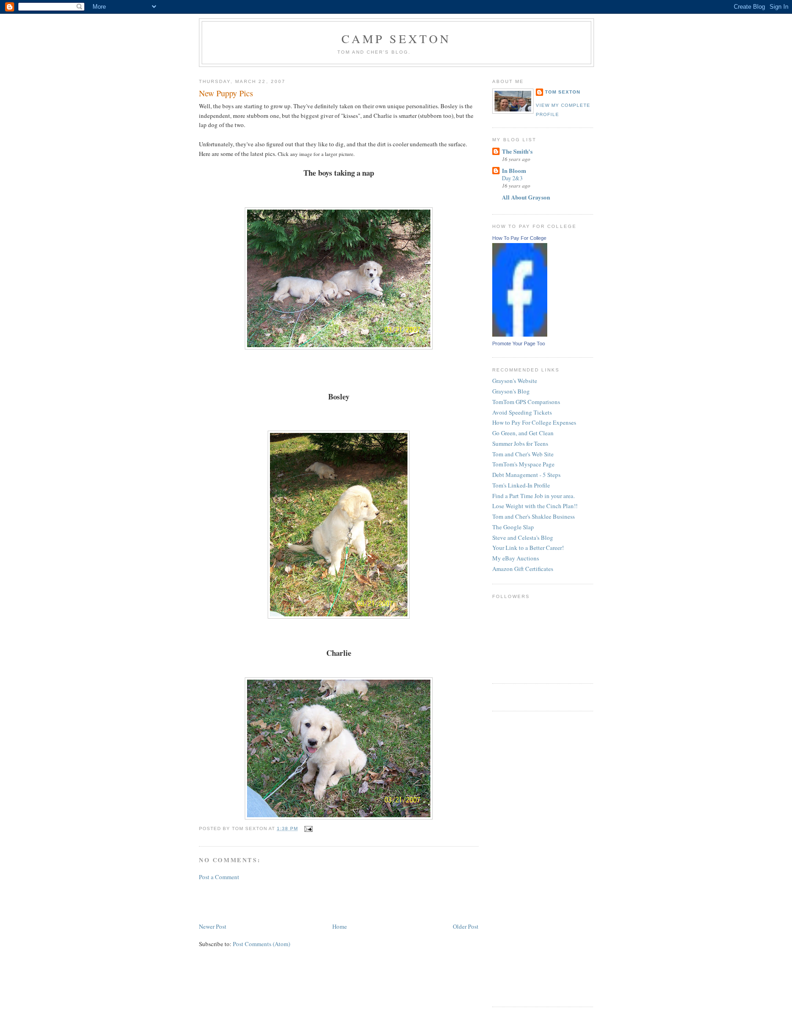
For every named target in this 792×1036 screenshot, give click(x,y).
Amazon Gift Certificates (522, 569)
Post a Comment (219, 877)
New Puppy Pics (226, 93)
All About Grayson (526, 197)
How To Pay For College (519, 238)
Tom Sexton (562, 91)
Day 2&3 (512, 178)
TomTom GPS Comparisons (526, 402)
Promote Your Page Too (518, 343)
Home (339, 926)
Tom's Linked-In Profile (521, 485)
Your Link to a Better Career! (528, 547)
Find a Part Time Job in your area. (533, 496)
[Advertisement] (306, 900)
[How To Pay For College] (519, 334)
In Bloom (514, 170)
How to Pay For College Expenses (534, 422)
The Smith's (517, 151)
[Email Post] (307, 828)
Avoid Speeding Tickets (522, 412)
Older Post (465, 926)
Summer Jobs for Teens (520, 443)
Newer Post (212, 926)
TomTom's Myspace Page (523, 464)
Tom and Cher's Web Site (523, 454)
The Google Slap (513, 527)
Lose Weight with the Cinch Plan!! (535, 506)
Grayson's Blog (511, 391)
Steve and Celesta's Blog (522, 537)
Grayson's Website (514, 381)
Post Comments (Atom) (261, 944)
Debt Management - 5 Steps (526, 475)
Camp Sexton (396, 38)
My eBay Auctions (515, 558)
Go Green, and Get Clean (523, 433)
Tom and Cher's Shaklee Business (533, 516)
